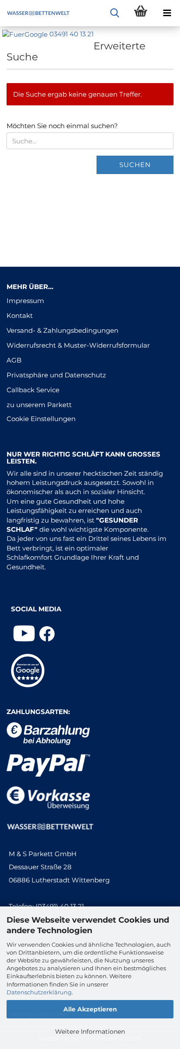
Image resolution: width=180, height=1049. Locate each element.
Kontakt (20, 315)
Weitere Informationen (90, 1031)
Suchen (135, 164)
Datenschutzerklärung (39, 992)
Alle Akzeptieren (90, 1009)
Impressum (25, 300)
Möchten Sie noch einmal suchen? (62, 126)
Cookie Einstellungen (41, 419)
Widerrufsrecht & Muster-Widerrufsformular (78, 345)
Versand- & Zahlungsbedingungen (62, 330)
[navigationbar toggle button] (167, 13)
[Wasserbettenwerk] (35, 13)
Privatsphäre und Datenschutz (56, 375)
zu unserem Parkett (39, 405)
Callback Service (33, 390)
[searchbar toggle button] (114, 13)
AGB (14, 360)
